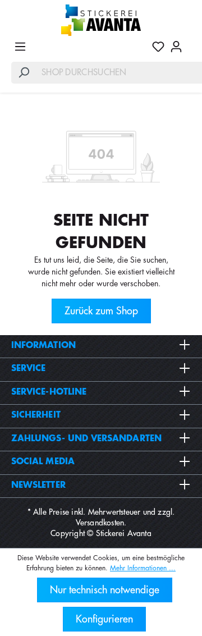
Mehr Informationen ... (143, 568)
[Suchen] (23, 73)
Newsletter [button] (38, 485)
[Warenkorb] (188, 42)
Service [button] (28, 368)
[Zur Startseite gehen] (101, 20)
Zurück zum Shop (101, 311)
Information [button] (43, 345)
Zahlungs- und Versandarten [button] (86, 438)
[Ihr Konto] (176, 46)
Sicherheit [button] (36, 415)
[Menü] (20, 46)
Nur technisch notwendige (104, 590)
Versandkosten (100, 523)
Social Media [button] (43, 461)
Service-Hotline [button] (48, 392)
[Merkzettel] (158, 46)
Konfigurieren (104, 619)
